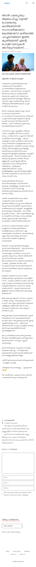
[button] (26, 3)
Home (7, 551)
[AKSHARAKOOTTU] (7, 3)
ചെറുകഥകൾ (9, 420)
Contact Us (22, 554)
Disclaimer (27, 551)
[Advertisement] (18, 399)
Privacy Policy (17, 551)
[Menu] (32, 3)
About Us (13, 554)
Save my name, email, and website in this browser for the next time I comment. (17, 494)
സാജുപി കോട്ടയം (11, 423)
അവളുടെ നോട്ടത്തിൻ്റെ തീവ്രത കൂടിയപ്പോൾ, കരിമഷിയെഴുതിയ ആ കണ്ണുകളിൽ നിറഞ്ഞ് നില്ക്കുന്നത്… (15, 429)
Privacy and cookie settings (11, 532)
